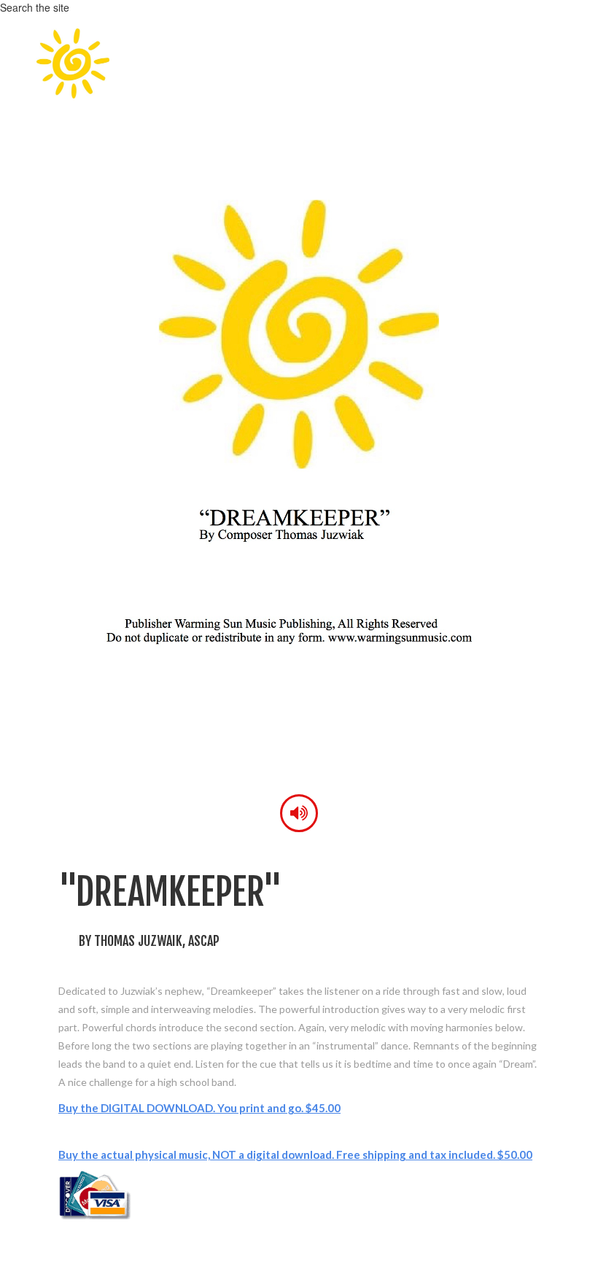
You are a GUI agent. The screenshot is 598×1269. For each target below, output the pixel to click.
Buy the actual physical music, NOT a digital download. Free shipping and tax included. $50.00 (295, 1154)
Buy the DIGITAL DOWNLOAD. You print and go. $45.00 (199, 1107)
